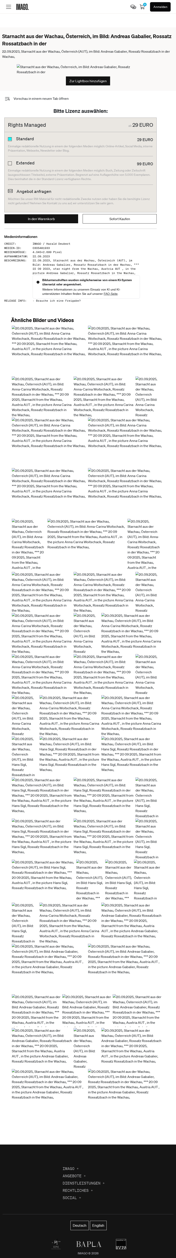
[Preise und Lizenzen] (133, 7)
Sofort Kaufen (119, 219)
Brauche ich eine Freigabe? (58, 301)
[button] (49, 350)
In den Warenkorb (41, 219)
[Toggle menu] (8, 7)
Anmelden (160, 7)
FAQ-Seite (111, 293)
